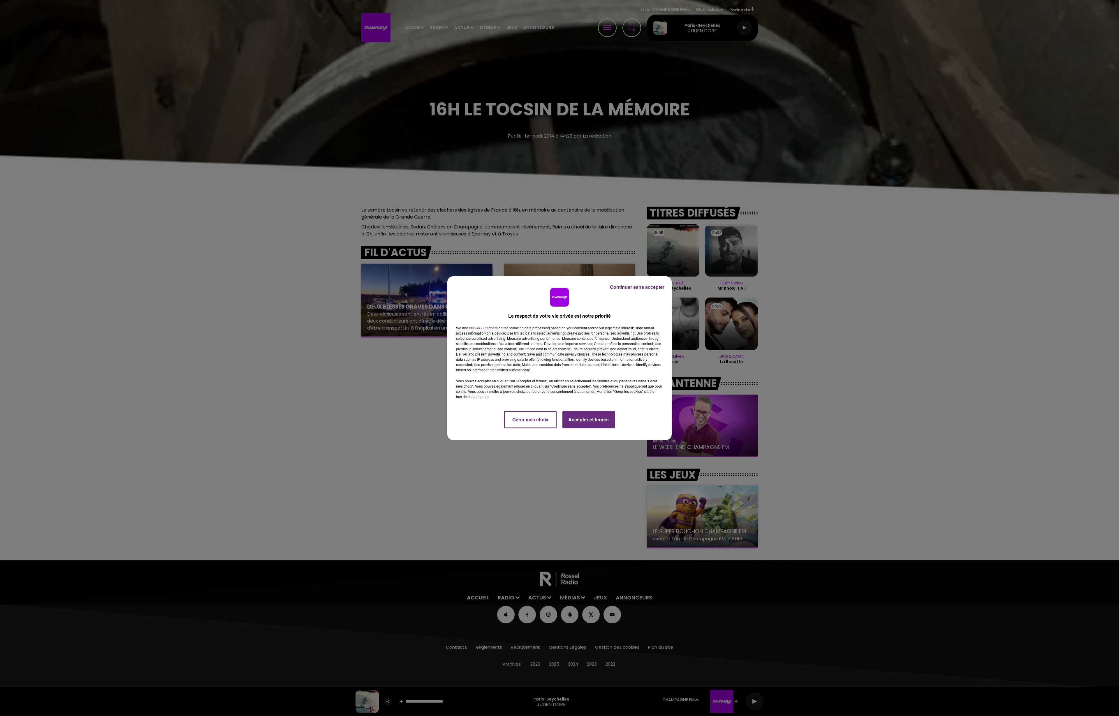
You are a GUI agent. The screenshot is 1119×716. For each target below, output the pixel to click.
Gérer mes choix (530, 419)
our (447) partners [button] (483, 327)
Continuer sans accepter (637, 287)
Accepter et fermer (588, 419)
